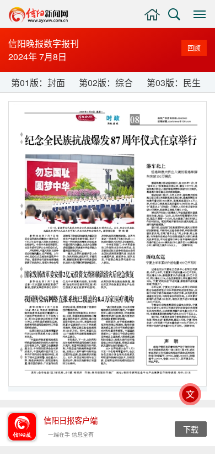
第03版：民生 (174, 82)
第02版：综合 (106, 82)
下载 (190, 429)
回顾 (194, 47)
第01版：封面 (38, 82)
